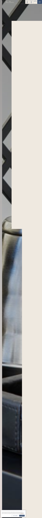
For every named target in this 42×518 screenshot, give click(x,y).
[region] (13, 513)
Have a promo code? (35, 1)
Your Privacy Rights (15, 515)
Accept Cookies (22, 515)
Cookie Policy (22, 513)
